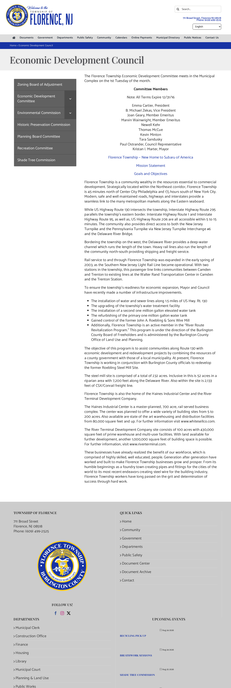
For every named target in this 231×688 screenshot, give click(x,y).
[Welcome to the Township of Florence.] (39, 6)
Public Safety (132, 555)
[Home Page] (13, 38)
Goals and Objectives (150, 174)
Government (132, 538)
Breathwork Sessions (136, 655)
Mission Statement (150, 166)
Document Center (136, 563)
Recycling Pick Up (133, 635)
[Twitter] (69, 613)
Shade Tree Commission (137, 674)
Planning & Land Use (32, 678)
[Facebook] (55, 613)
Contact (128, 580)
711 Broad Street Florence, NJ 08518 (28, 524)
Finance (22, 644)
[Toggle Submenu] (70, 99)
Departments (132, 546)
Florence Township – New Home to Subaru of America (150, 157)
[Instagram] (62, 613)
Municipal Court (28, 669)
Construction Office (31, 636)
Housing (22, 653)
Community (131, 530)
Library (21, 661)
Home (127, 521)
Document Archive (136, 572)
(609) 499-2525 (213, 20)
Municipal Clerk (28, 628)
